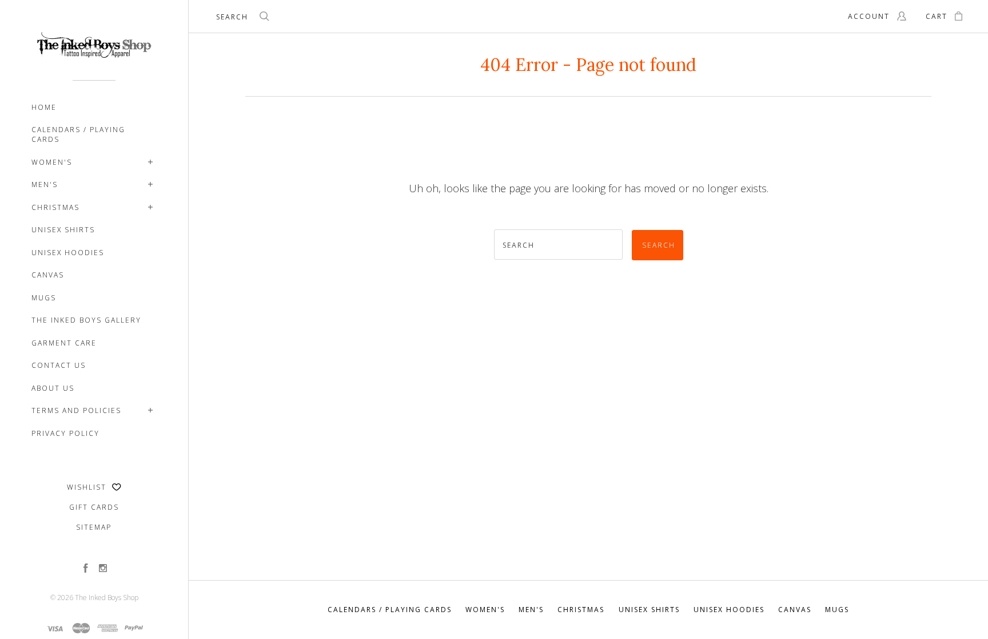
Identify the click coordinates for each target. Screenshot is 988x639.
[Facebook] (86, 569)
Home (44, 107)
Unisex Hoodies (67, 252)
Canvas (47, 275)
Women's (51, 162)
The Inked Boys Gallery (86, 320)
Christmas (55, 207)
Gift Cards (94, 507)
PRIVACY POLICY (65, 433)
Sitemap (93, 527)
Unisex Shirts (63, 230)
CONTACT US (58, 365)
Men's (44, 184)
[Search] (265, 17)
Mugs (43, 298)
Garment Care (64, 343)
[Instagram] (103, 569)
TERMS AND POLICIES (76, 410)
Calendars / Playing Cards (78, 134)
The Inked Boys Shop (106, 597)
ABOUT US (52, 388)
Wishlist (88, 487)
